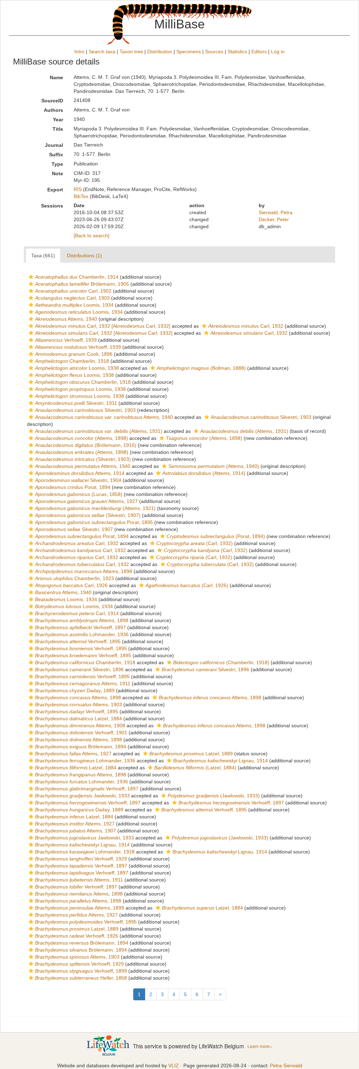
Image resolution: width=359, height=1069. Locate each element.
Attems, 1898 (83, 571)
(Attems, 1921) (95, 508)
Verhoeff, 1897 (80, 627)
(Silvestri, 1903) (83, 459)
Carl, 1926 (71, 585)
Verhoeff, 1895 (78, 641)
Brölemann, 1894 (80, 746)
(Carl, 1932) (194, 543)
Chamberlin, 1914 (76, 277)
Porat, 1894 (72, 487)
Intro (79, 51)
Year (58, 119)
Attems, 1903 (78, 704)
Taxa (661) (43, 255)
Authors (53, 110)
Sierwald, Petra (275, 212)
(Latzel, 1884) (195, 767)
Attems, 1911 (82, 683)
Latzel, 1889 (191, 753)
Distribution (159, 51)
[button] (31, 276)
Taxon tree (131, 51)
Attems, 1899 (79, 908)
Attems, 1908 (80, 725)
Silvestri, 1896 (79, 669)
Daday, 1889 (75, 690)
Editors (259, 51)
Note (57, 173)
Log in (278, 51)
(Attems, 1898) (81, 438)
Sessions (52, 206)
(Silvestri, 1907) (88, 515)
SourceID (52, 100)
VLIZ (173, 1065)
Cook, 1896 (74, 354)
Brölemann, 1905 (82, 284)
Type (57, 164)
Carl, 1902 (73, 291)
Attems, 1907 (75, 830)
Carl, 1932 (245, 326)
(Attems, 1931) (98, 431)
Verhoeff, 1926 (76, 936)
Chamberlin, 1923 (74, 578)
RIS (78, 189)
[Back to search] (91, 235)
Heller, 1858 (81, 978)
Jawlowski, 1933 (82, 795)
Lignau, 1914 (220, 760)
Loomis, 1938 (77, 368)
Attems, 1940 (66, 319)
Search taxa (102, 51)
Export (55, 189)
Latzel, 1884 (78, 718)
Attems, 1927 (86, 501)
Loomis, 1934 (74, 305)
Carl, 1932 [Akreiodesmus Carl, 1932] (102, 326)
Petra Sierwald (286, 1065)
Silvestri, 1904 (78, 480)
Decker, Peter (274, 219)
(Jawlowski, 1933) (214, 795)
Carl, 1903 (72, 298)
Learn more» (260, 1046)
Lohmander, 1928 (85, 851)
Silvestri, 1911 (76, 403)
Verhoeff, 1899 (81, 971)
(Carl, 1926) (186, 585)
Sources (214, 51)
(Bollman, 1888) (201, 368)
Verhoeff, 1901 (81, 732)
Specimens (188, 51)
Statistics (237, 51)
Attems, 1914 (79, 473)
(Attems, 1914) (203, 473)
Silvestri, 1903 (85, 410)
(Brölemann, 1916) (85, 445)
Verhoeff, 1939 (66, 340)
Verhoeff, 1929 (81, 859)
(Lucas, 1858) (78, 494)
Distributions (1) (84, 255)
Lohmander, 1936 (82, 634)
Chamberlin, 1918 (72, 361)
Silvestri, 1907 (74, 529)
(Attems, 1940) (213, 466)
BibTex (81, 196)
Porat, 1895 (94, 522)
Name (56, 77)
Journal (54, 145)
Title (58, 129)
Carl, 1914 (77, 613)
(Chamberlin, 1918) (221, 662)
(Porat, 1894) (216, 536)
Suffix (56, 154)
